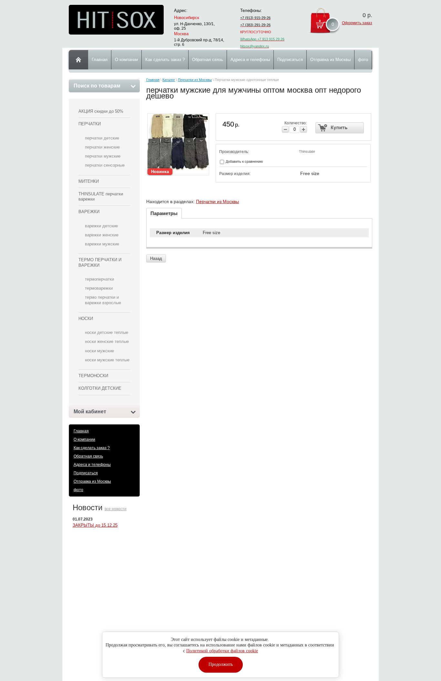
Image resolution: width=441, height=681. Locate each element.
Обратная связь (88, 456)
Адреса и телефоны (92, 464)
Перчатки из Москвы (195, 80)
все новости (116, 509)
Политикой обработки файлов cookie (222, 650)
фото (78, 490)
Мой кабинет (90, 411)
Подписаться (86, 473)
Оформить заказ (357, 23)
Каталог (168, 80)
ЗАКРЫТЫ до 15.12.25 (95, 525)
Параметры (164, 213)
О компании (84, 439)
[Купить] (339, 127)
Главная (81, 431)
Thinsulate (307, 151)
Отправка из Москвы (92, 481)
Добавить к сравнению (244, 161)
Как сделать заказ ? (92, 448)
